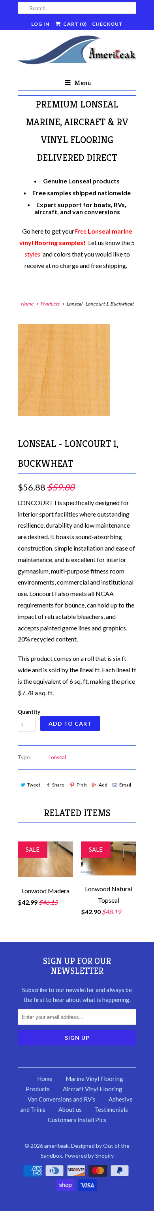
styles (32, 254)
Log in (40, 24)
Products (49, 304)
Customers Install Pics (77, 1119)
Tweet (33, 785)
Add (103, 785)
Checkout (107, 24)
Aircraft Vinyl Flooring (92, 1088)
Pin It (81, 785)
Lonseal (57, 757)
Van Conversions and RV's (62, 1099)
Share (58, 785)
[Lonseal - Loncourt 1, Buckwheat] (64, 370)
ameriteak (56, 1145)
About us (70, 1109)
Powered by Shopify (89, 1155)
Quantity (29, 712)
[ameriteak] (77, 52)
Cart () (74, 24)
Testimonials (111, 1109)
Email (125, 785)
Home (45, 1078)
